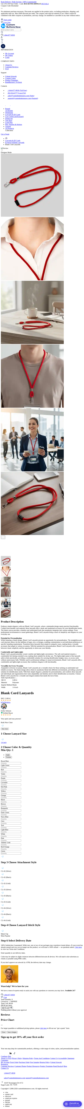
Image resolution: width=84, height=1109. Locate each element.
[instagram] (8, 105)
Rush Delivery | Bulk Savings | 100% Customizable (19, 2)
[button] (42, 42)
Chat (5, 997)
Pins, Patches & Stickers (13, 124)
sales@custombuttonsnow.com (14, 1078)
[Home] (6, 139)
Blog (65, 1066)
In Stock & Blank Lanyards (14, 142)
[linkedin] (11, 1054)
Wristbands (9, 113)
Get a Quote (5, 134)
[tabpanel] (42, 807)
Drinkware (9, 119)
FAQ (7, 69)
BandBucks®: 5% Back (13, 82)
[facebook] (3, 105)
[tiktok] (12, 105)
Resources (4, 1064)
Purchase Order (24, 1062)
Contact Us (54, 1058)
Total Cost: (7, 1003)
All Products (9, 128)
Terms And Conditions (42, 1058)
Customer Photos (20, 1066)
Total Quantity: (7, 999)
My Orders (9, 55)
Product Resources (33, 1066)
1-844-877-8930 (9, 995)
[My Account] (2, 38)
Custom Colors (10, 78)
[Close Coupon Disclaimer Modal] (2, 8)
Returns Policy (45, 1062)
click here (43, 1028)
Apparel (8, 126)
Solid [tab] (7, 755)
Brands (7, 109)
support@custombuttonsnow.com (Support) (22, 98)
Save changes (12, 1032)
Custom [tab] (8, 757)
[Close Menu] (3, 48)
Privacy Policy (17, 1058)
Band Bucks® (58, 1066)
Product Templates (11, 80)
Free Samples (34, 1062)
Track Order (14, 1062)
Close (3, 1032)
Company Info (6, 1056)
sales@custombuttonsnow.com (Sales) (20, 96)
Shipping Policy (28, 1058)
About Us (8, 65)
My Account (9, 53)
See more (5, 729)
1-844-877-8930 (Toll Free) (17, 90)
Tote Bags (8, 120)
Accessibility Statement (66, 1058)
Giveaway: (9, 1001)
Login (7, 57)
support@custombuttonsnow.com (37, 1078)
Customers (4, 1060)
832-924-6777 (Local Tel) (16, 93)
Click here (78, 947)
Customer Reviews (11, 67)
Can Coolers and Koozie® (14, 117)
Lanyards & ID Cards (12, 115)
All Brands (9, 111)
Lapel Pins (9, 122)
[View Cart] (2, 40)
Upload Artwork (11, 76)
